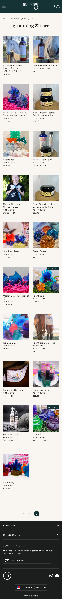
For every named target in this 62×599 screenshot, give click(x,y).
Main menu (12, 534)
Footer (9, 525)
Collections (14, 18)
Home (5, 18)
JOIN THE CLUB (15, 545)
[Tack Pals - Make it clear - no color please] (34, 444)
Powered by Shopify (31, 595)
